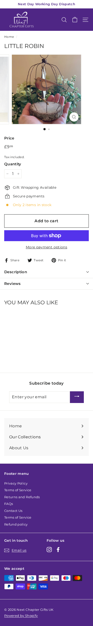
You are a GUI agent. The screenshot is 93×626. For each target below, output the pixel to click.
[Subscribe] (77, 397)
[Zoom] (74, 117)
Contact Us (13, 511)
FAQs (8, 504)
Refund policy (16, 524)
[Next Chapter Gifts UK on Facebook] (58, 549)
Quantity (12, 164)
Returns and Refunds (22, 497)
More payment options (46, 247)
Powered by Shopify (21, 616)
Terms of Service (17, 490)
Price (9, 138)
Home (9, 37)
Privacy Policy (16, 483)
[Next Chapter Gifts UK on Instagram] (49, 549)
